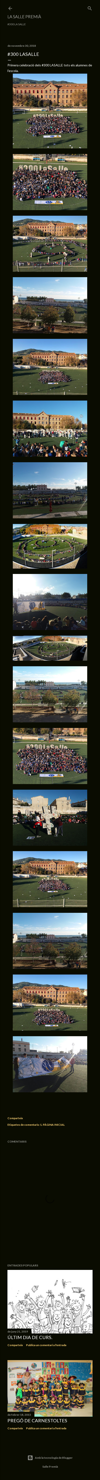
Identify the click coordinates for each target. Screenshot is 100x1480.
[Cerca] (90, 7)
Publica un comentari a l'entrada (46, 1345)
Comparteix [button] (15, 1118)
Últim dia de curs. (29, 1337)
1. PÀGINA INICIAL (52, 1124)
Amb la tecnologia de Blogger (54, 1457)
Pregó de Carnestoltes (37, 1420)
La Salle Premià (24, 16)
